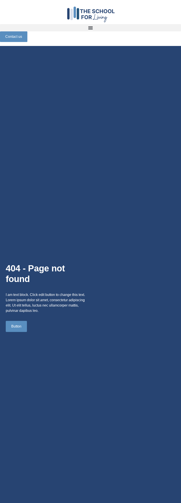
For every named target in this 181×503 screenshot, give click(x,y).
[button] (90, 27)
